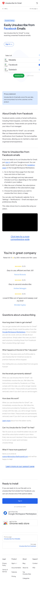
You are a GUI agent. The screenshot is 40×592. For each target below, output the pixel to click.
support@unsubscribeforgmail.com (15, 457)
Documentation (16, 568)
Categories (26, 578)
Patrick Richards (20, 275)
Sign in (14, 563)
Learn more (6, 421)
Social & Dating (9, 20)
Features (14, 572)
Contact (35, 563)
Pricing (14, 576)
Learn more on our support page (20, 466)
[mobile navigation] (37, 3)
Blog (24, 563)
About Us (25, 568)
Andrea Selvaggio (20, 288)
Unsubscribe (19, 75)
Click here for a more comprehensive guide (20, 238)
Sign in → (9, 44)
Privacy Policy (4, 564)
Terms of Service (5, 570)
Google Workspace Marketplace (13, 332)
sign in (7, 162)
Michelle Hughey (20, 305)
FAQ (34, 568)
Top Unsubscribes (27, 573)
